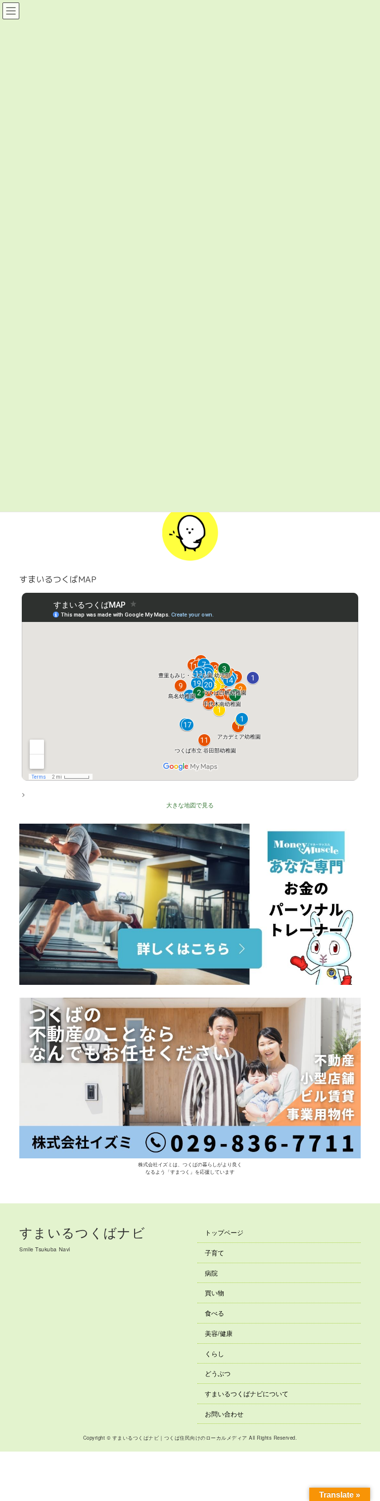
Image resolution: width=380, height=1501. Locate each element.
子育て (214, 1252)
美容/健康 (219, 1333)
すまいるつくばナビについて (246, 1393)
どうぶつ (218, 1373)
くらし (214, 1353)
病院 (211, 1273)
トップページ (224, 1232)
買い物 (214, 1293)
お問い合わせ (224, 1413)
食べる (214, 1313)
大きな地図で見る (190, 804)
